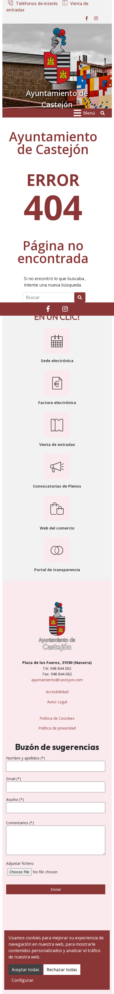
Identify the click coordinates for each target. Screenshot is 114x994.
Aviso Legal (57, 701)
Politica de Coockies (57, 718)
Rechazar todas (62, 970)
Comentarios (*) (20, 822)
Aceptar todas (25, 970)
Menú (89, 113)
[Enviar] (79, 297)
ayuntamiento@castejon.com (57, 679)
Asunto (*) (15, 799)
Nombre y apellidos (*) (25, 758)
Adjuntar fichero (20, 863)
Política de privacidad (57, 728)
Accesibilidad (57, 691)
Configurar (22, 980)
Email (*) (13, 778)
